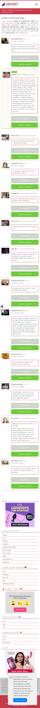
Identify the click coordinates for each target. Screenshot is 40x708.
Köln (3, 580)
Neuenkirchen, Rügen (9, 547)
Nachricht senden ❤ (25, 64)
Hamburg (5, 574)
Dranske (5, 541)
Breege (4, 535)
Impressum (24, 705)
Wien (4, 621)
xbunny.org (4, 23)
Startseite (4, 10)
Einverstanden (20, 700)
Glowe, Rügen (6, 550)
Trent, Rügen (6, 553)
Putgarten (5, 544)
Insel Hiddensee (7, 559)
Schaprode (5, 562)
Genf (3, 639)
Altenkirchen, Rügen (17, 41)
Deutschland (11, 10)
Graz (3, 624)
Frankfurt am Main (8, 584)
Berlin (4, 571)
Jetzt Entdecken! (25, 58)
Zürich (4, 636)
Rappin (4, 556)
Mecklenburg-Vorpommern (24, 10)
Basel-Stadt (6, 642)
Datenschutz (16, 705)
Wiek (3, 538)
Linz (3, 627)
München (5, 577)
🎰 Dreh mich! (20, 609)
